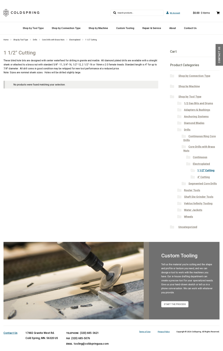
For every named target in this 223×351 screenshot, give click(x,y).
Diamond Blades (194, 123)
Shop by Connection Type (66, 28)
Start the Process (175, 304)
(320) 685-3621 (89, 332)
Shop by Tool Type (33, 28)
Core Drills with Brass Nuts (53, 40)
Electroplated (74, 40)
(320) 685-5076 (80, 338)
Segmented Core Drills (202, 183)
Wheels (188, 216)
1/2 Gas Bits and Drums (198, 103)
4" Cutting (203, 177)
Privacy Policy (164, 332)
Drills (35, 40)
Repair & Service (151, 28)
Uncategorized (187, 227)
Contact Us (190, 28)
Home (5, 40)
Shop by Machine (98, 28)
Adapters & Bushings (197, 109)
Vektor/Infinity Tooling (198, 203)
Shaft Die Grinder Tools (198, 196)
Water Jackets (193, 210)
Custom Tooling (125, 28)
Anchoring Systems (196, 116)
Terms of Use (144, 332)
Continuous (200, 157)
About (172, 28)
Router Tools (192, 190)
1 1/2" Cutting (206, 170)
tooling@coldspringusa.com (91, 343)
